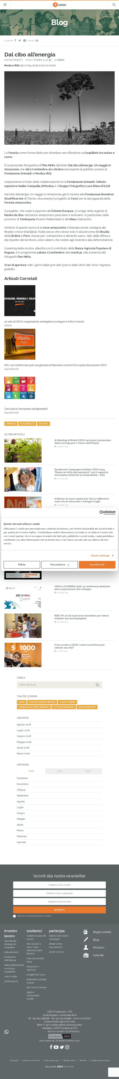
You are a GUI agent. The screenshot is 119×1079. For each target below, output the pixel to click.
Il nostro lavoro (10, 933)
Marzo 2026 (23, 753)
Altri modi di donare (36, 987)
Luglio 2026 (23, 730)
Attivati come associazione (55, 945)
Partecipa (57, 931)
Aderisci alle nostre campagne (58, 937)
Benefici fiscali (69, 1060)
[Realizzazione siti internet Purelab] (59, 1067)
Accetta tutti (97, 564)
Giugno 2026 (24, 736)
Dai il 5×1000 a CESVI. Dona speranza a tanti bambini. (34, 949)
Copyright (14, 1060)
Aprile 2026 (23, 747)
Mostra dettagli (100, 555)
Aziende (98, 955)
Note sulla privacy (51, 1060)
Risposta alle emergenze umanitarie (10, 944)
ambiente (11, 424)
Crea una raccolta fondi (35, 960)
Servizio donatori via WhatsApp (63, 1031)
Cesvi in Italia (10, 976)
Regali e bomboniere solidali (33, 995)
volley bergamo (87, 707)
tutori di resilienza (63, 707)
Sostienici (34, 931)
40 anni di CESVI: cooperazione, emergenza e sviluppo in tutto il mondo (44, 323)
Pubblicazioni (11, 981)
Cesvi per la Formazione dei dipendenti (25, 410)
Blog (96, 939)
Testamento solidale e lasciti (36, 981)
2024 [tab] (59, 771)
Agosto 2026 (24, 724)
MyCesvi (98, 947)
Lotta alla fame (11, 952)
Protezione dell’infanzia (10, 958)
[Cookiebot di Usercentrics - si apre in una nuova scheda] (101, 512)
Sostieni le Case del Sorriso (36, 937)
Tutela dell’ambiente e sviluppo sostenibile (14, 968)
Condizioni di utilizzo (31, 1060)
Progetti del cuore (36, 974)
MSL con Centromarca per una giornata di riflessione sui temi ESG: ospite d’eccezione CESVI (55, 367)
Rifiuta (21, 564)
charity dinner (67, 702)
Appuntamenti (13, 60)
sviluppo (43, 424)
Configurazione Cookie (100, 1060)
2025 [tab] (31, 771)
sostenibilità (27, 424)
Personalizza (57, 564)
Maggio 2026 (24, 742)
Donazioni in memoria (33, 968)
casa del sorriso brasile (42, 702)
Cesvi (60, 60)
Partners (82, 1060)
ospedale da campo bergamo (34, 707)
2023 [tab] (87, 771)
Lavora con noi (56, 952)
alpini (22, 702)
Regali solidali (102, 932)
